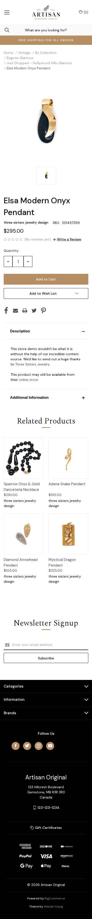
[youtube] (50, 746)
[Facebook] (6, 310)
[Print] (24, 310)
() (85, 12)
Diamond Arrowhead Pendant (21, 562)
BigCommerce (55, 898)
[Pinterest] (43, 310)
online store (28, 379)
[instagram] (39, 746)
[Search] (4, 30)
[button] (46, 331)
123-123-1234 (48, 807)
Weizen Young (53, 906)
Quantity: (11, 250)
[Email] (15, 310)
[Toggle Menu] (6, 12)
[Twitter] (34, 310)
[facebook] (15, 746)
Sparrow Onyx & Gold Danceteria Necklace (22, 487)
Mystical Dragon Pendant (62, 562)
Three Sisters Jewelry (32, 364)
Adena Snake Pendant (67, 484)
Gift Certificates (48, 827)
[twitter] (27, 746)
